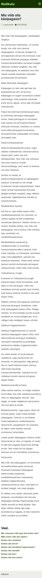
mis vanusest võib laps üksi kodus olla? (20, 533)
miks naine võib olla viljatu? (14, 537)
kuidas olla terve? (9, 544)
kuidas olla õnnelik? (10, 550)
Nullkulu (8, 4)
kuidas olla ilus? (8, 554)
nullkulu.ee (5, 574)
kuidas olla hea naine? (12, 557)
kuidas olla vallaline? (11, 540)
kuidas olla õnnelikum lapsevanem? (18, 547)
